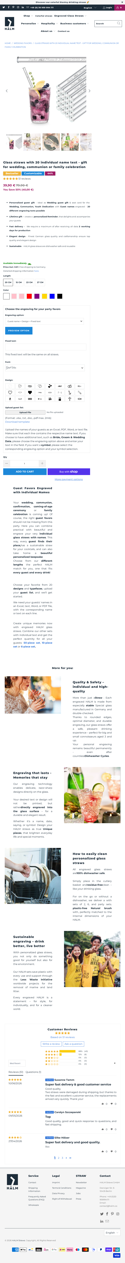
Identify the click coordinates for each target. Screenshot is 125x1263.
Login (109, 7)
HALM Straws (18, 1240)
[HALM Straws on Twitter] (3, 7)
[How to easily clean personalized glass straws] (33, 876)
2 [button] (58, 1157)
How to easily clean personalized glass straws (90, 858)
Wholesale (33, 1205)
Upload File (25, 412)
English (88, 8)
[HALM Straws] (9, 23)
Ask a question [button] (73, 1043)
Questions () (33, 1072)
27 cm (40, 282)
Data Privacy (58, 1193)
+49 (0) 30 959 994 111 (42, 7)
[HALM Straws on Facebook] (8, 7)
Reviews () (16, 1072)
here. (36, 271)
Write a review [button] (51, 1043)
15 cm (19, 282)
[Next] (89, 91)
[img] (15, 1079)
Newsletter (81, 1182)
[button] (28, 16)
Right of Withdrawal (62, 1199)
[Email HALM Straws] (27, 7)
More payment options (69, 479)
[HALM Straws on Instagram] (18, 7)
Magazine (81, 1188)
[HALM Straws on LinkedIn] (22, 7)
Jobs (78, 1193)
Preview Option (18, 330)
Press (78, 1199)
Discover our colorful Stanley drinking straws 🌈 (62, 2)
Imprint (56, 1182)
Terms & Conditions (61, 1188)
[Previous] (7, 91)
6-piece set (28, 646)
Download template (17, 421)
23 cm (29, 282)
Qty (5, 457)
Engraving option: (14, 315)
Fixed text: (10, 341)
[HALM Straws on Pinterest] (13, 7)
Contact (32, 1182)
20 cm (8, 282)
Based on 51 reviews (62, 1037)
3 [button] (62, 1157)
